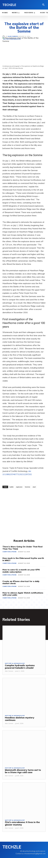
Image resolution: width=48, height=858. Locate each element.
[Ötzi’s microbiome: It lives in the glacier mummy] (24, 800)
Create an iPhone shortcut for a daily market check (20, 582)
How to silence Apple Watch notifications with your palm (22, 594)
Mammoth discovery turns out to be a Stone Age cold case (23, 771)
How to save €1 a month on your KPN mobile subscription (21, 570)
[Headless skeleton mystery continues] (24, 695)
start (34, 487)
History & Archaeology (15, 663)
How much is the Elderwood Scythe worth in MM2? (23, 559)
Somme (27, 487)
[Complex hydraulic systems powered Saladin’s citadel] (24, 643)
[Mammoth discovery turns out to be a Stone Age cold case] (24, 747)
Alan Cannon (9, 671)
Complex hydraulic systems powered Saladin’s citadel (20, 666)
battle (12, 487)
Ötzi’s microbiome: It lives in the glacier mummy (22, 823)
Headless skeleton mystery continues (19, 718)
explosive (19, 487)
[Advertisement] (24, 513)
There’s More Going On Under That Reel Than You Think (22, 547)
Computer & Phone (9, 552)
